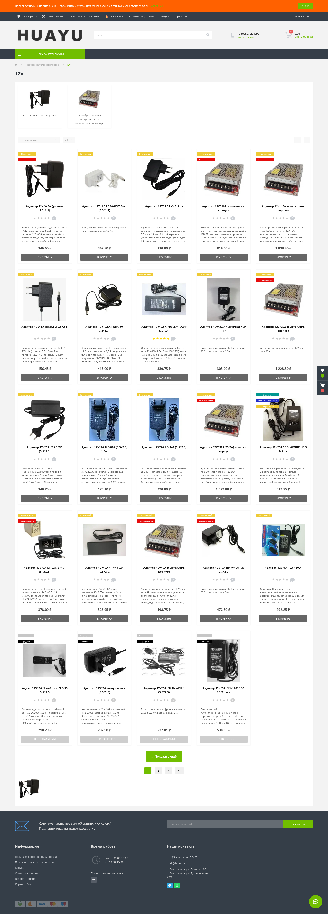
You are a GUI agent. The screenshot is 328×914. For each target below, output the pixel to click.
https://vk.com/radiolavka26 (94, 880)
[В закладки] (66, 154)
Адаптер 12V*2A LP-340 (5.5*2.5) (163, 447)
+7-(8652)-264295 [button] (180, 857)
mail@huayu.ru (177, 863)
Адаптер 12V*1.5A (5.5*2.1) (164, 206)
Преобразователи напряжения (42, 64)
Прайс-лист (182, 16)
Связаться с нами (26, 873)
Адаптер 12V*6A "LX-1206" (283, 567)
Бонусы (165, 16)
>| (179, 770)
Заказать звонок (246, 36)
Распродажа (115, 16)
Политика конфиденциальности (36, 856)
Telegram (170, 885)
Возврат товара (25, 878)
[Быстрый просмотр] (65, 166)
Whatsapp (177, 885)
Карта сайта (23, 884)
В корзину (44, 257)
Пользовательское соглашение (35, 862)
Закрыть (305, 6)
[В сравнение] (66, 160)
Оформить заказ (304, 36)
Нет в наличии (45, 739)
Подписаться (298, 824)
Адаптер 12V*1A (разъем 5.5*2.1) (44, 326)
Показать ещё (166, 756)
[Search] (208, 35)
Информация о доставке (85, 16)
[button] (322, 388)
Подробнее (156, 6)
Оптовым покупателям (142, 16)
